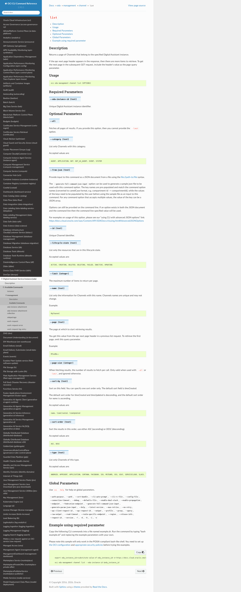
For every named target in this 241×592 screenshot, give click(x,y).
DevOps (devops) (10, 275)
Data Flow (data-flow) (12, 200)
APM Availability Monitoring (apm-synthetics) (18, 51)
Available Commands (14, 287)
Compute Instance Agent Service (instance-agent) (17, 159)
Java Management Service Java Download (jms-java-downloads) (17, 485)
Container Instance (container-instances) (20, 179)
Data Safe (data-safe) (12, 222)
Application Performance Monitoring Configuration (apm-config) (19, 64)
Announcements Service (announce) (18, 42)
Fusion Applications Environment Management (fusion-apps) (17, 394)
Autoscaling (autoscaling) (13, 94)
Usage (55, 27)
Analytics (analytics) (11, 38)
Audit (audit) (8, 90)
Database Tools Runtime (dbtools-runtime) (17, 257)
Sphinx (62, 587)
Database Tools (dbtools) (13, 251)
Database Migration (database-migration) (20, 243)
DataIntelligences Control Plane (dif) (18, 262)
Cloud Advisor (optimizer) (14, 139)
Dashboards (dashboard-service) (17, 192)
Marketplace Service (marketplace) (18, 560)
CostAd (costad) (10, 188)
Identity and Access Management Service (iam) (17, 466)
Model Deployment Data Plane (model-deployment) (20, 583)
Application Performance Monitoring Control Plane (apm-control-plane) (19, 71)
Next (139, 571)
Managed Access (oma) (13, 546)
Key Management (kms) (13, 498)
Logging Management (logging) (16, 531)
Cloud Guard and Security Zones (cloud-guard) (20, 144)
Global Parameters (61, 37)
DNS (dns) (7, 333)
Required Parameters (62, 31)
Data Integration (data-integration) (18, 204)
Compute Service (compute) (15, 171)
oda (59, 5)
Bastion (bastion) (10, 98)
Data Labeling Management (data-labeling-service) (17, 216)
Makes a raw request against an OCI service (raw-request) (18, 540)
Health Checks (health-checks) (16, 461)
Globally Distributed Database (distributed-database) (16, 434)
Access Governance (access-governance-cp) (20, 25)
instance (10, 291)
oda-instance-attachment (17, 307)
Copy (139, 552)
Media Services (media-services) (16, 578)
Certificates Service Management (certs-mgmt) (20, 127)
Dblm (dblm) (8, 266)
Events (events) (9, 357)
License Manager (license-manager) (18, 510)
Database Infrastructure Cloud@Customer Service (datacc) (17, 231)
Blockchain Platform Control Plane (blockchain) (18, 116)
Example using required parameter (69, 41)
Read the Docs (100, 587)
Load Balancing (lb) (11, 518)
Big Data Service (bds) (12, 106)
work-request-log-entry (16, 329)
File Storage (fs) (9, 367)
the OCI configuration (59, 545)
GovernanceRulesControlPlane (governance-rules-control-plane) (17, 451)
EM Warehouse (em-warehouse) (17, 342)
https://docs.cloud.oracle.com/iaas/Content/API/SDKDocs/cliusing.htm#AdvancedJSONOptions (96, 221)
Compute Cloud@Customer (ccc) (17, 154)
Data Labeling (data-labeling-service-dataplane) (18, 209)
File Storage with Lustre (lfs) (15, 371)
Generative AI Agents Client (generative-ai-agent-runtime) (20, 401)
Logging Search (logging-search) (16, 535)
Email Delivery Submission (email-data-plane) (19, 351)
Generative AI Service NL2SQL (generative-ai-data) (16, 427)
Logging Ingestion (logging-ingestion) (18, 526)
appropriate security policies (89, 545)
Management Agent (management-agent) (20, 550)
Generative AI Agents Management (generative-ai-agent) (18, 407)
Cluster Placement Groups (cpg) (16, 150)
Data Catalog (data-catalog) (15, 196)
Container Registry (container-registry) (19, 183)
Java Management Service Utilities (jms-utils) (20, 492)
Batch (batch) (9, 102)
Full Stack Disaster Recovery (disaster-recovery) (19, 383)
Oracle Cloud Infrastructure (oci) (17, 20)
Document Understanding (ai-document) (20, 338)
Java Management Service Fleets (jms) (19, 480)
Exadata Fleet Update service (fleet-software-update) (18, 362)
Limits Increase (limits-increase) (16, 514)
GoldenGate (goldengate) (13, 446)
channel (82, 5)
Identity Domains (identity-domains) (18, 472)
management (12, 295)
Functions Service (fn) (12, 389)
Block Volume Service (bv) (14, 111)
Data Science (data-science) (15, 226)
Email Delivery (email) (12, 346)
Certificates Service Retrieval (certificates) (15, 133)
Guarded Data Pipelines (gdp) (15, 457)
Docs (51, 5)
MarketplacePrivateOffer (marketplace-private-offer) (19, 566)
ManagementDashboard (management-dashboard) (20, 555)
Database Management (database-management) (18, 238)
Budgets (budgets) (11, 121)
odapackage (11, 317)
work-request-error (15, 325)
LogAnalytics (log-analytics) (14, 522)
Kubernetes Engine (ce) (13, 502)
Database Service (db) (12, 247)
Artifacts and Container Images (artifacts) (16, 84)
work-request (12, 321)
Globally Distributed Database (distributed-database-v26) (16, 441)
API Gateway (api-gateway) (14, 46)
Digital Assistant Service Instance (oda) (19, 279)
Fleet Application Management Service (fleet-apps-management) (19, 377)
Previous (57, 571)
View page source (136, 5)
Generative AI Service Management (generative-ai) (18, 421)
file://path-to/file (129, 177)
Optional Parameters (62, 34)
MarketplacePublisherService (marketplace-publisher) (15, 572)
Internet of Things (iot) (12, 476)
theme (77, 587)
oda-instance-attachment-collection (17, 312)
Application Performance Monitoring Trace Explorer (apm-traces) (19, 78)
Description (10, 283)
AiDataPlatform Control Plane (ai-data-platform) (19, 32)
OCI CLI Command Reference (22, 4)
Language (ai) (8, 506)
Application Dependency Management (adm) (19, 58)
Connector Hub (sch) (12, 175)
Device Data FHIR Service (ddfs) (17, 271)
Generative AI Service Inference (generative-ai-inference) (16, 414)
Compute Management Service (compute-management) (16, 166)
